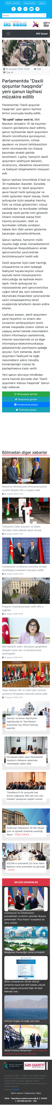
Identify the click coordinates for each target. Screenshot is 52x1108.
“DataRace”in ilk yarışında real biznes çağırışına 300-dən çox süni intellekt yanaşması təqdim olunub (25, 795)
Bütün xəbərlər (13, 3)
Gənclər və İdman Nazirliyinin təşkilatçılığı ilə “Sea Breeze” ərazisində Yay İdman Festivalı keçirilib (22, 723)
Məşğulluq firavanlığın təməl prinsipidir (24, 952)
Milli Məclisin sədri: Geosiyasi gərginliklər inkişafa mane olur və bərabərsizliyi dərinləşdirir (24, 650)
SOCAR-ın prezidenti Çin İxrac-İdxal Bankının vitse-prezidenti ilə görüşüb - (26, 866)
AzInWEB (15, 1090)
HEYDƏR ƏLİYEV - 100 (27, 1101)
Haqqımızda (29, 3)
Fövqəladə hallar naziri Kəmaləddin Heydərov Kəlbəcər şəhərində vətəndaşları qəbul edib (25, 760)
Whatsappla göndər (27, 394)
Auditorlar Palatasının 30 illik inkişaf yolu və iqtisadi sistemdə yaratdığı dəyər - (25, 831)
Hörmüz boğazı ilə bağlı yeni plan (22, 1021)
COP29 (44, 1098)
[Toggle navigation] (8, 33)
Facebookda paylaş (27, 404)
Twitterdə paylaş (27, 409)
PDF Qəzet (42, 33)
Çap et (9, 72)
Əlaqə (42, 3)
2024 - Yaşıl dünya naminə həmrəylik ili (21, 1098)
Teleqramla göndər (27, 399)
